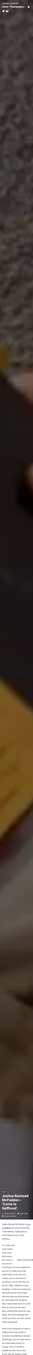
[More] (28, 7)
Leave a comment (10, 1216)
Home (5, 6)
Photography (17, 6)
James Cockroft (10, 3)
